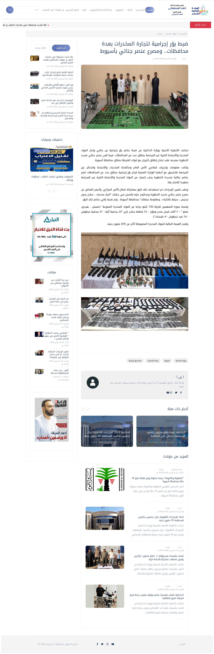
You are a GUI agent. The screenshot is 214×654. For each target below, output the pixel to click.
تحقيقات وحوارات (41, 151)
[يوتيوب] (168, 392)
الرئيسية (149, 10)
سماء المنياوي (176, 469)
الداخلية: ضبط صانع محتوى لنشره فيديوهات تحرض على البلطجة (166, 434)
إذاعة (130, 10)
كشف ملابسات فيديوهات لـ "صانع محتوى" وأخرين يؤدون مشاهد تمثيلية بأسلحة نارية (159, 557)
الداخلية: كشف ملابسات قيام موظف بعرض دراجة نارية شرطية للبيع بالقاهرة (157, 596)
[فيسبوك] (181, 392)
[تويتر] (176, 392)
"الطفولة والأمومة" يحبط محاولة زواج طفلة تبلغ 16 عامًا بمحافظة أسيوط (158, 480)
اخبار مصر (140, 10)
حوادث (159, 34)
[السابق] (83, 409)
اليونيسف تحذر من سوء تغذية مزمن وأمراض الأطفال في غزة (57, 101)
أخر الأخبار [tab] (61, 48)
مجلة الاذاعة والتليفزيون (101, 10)
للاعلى (182, 644)
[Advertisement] (135, 139)
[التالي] (88, 409)
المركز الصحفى (72, 10)
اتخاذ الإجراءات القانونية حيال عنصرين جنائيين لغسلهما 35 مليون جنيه (161, 518)
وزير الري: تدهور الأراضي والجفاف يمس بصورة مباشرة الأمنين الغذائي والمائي (57, 87)
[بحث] (10, 10)
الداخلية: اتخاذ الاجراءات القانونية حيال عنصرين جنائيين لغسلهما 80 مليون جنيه (107, 434)
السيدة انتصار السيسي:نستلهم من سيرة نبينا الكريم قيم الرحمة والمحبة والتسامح (56, 115)
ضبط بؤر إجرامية (135, 360)
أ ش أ (184, 58)
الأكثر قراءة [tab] (40, 48)
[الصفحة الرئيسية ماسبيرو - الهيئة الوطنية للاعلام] (184, 10)
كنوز (84, 10)
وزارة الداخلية (181, 360)
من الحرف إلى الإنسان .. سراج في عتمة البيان (58, 300)
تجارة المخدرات (153, 360)
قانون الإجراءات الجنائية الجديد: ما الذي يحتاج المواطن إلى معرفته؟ (58, 354)
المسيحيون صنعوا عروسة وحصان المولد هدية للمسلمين (57, 317)
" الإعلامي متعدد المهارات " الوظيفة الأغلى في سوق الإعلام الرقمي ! (56, 336)
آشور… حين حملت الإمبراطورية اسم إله (60, 371)
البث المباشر (48, 10)
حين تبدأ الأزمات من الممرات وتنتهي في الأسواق (59, 283)
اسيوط (167, 360)
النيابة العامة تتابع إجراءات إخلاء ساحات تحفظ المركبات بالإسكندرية (57, 73)
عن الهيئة (59, 10)
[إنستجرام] (171, 392)
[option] (107, 431)
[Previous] (49, 191)
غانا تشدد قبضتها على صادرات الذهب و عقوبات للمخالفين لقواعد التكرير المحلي (58, 60)
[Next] (54, 191)
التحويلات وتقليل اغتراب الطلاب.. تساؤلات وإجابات (52, 178)
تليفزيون (119, 10)
